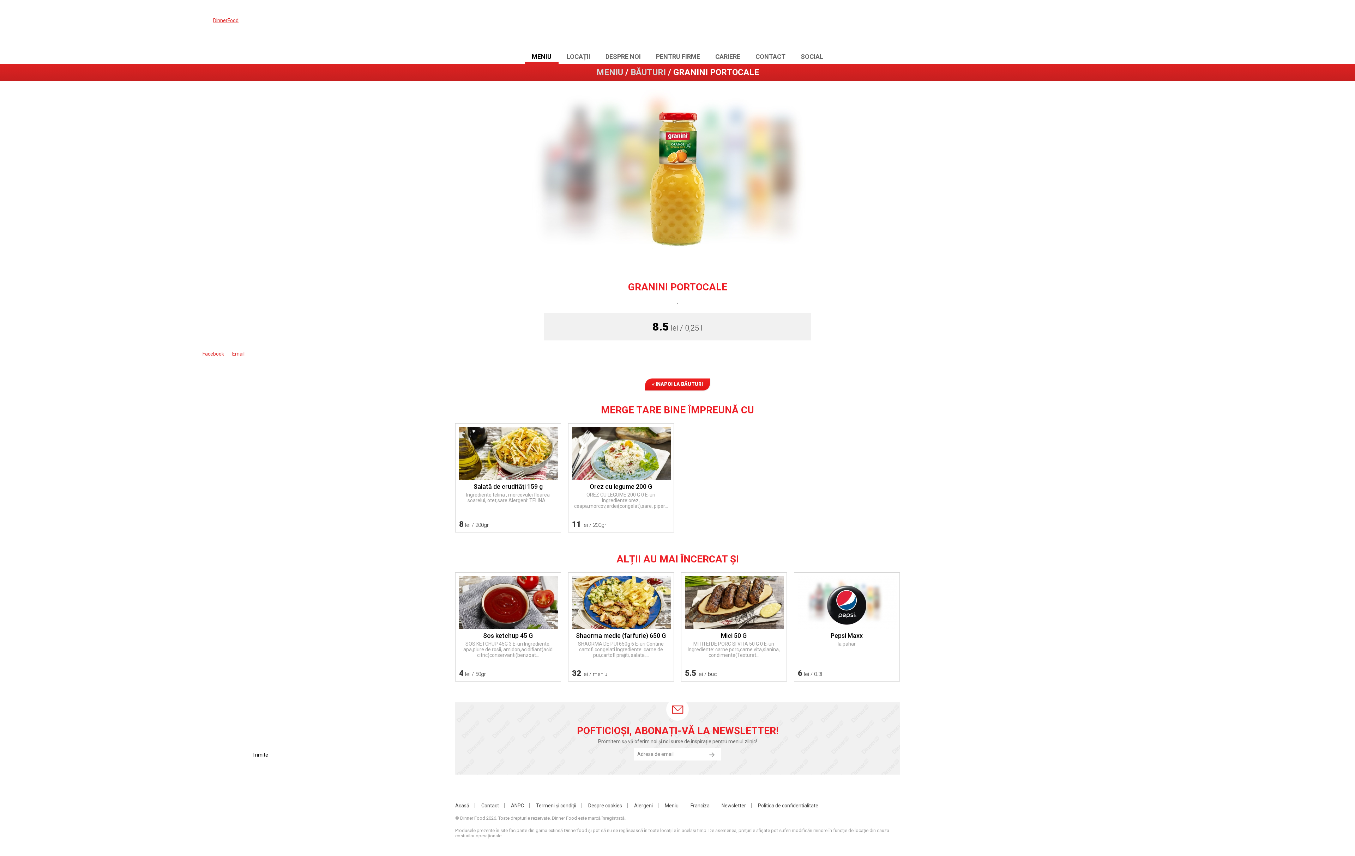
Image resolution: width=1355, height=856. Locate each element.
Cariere (727, 56)
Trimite (711, 755)
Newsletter (734, 805)
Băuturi (648, 72)
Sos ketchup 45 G (508, 635)
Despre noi (623, 56)
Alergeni (643, 805)
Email (894, 26)
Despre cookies (605, 805)
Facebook (866, 26)
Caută (851, 26)
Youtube (880, 26)
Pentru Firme (678, 56)
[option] (677, 174)
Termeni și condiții (556, 805)
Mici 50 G (734, 635)
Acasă (462, 805)
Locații (578, 56)
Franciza (700, 805)
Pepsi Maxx (847, 635)
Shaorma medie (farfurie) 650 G (621, 635)
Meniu (542, 56)
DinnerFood (677, 26)
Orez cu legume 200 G (621, 486)
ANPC (517, 805)
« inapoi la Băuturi (677, 384)
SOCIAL (812, 56)
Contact (770, 56)
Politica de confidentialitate (788, 805)
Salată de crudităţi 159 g (508, 486)
